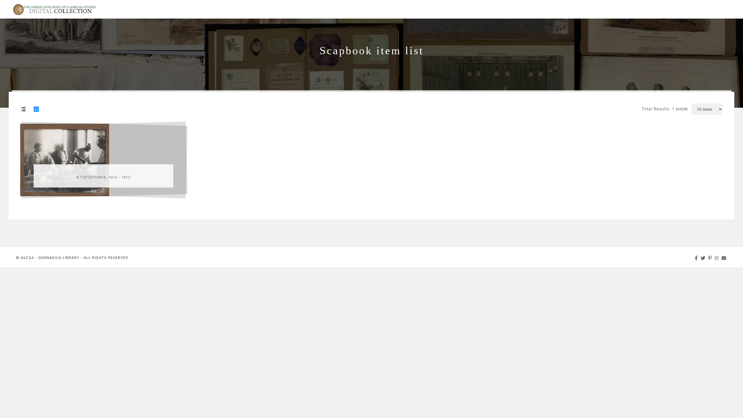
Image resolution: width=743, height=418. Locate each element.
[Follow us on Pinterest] (710, 258)
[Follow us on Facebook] (696, 258)
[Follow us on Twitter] (703, 258)
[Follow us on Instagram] (717, 258)
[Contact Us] (724, 258)
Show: (682, 109)
